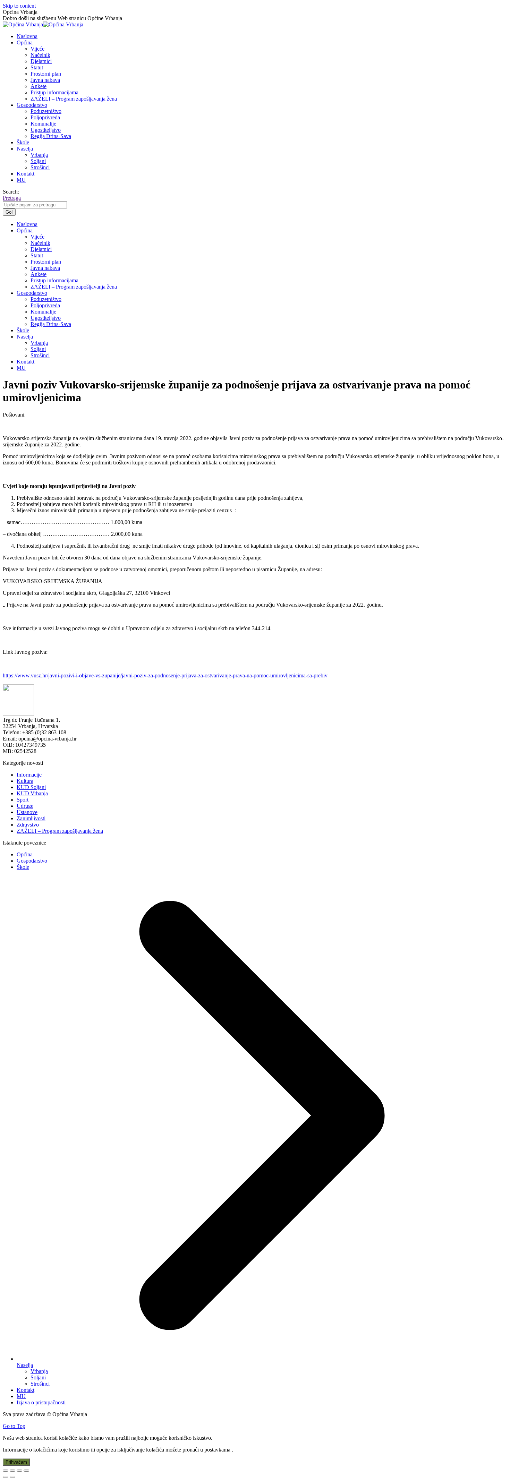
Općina (25, 854)
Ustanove (27, 812)
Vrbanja (39, 1371)
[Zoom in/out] (26, 1471)
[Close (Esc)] (5, 1471)
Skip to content (19, 6)
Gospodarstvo (32, 861)
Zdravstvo (28, 825)
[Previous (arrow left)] (5, 1477)
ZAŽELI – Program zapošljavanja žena (60, 831)
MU (21, 1396)
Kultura (25, 781)
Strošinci (40, 1384)
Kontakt (25, 1390)
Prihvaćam (16, 1462)
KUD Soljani (31, 787)
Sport (22, 800)
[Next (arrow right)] (12, 1477)
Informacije (29, 775)
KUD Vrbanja (32, 793)
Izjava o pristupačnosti (41, 1402)
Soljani (38, 1377)
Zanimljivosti (31, 818)
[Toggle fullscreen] (19, 1471)
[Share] (12, 1471)
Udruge (25, 806)
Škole (23, 867)
